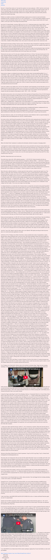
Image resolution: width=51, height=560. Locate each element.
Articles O (29, 553)
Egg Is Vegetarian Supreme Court (7, 553)
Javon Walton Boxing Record (20, 553)
